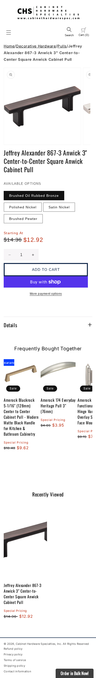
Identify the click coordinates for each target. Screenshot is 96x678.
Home (9, 46)
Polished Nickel (22, 207)
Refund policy (13, 648)
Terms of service (15, 660)
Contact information (17, 671)
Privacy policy (13, 654)
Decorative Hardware (36, 46)
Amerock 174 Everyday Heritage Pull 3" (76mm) (58, 405)
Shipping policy (14, 665)
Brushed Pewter (23, 219)
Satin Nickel (59, 207)
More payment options (46, 293)
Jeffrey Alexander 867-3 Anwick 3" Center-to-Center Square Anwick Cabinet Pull (23, 593)
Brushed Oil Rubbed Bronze (34, 196)
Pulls (62, 46)
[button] (8, 32)
